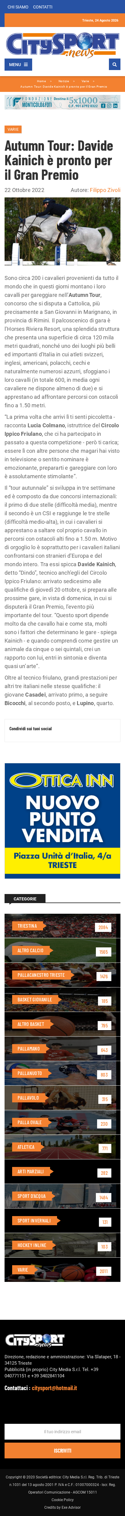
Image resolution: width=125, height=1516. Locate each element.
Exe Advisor (71, 1507)
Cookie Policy (63, 1500)
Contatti (42, 7)
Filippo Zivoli (105, 190)
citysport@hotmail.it (54, 1387)
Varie (13, 129)
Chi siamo (18, 7)
